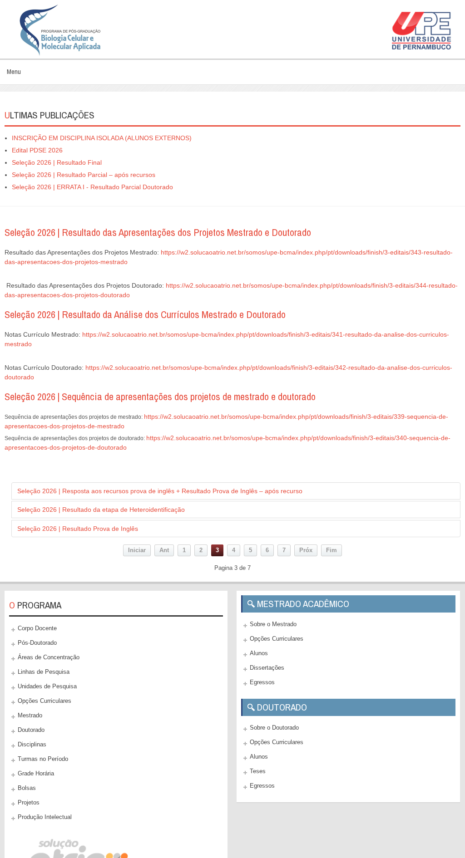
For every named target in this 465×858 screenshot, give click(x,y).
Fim (331, 550)
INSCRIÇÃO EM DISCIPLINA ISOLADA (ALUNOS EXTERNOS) (102, 138)
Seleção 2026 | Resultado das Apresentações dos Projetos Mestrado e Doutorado (158, 232)
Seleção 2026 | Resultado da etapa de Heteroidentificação (101, 509)
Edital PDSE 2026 (37, 150)
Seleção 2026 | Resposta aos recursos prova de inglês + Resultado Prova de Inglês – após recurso (159, 491)
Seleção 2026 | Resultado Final (57, 162)
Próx (305, 550)
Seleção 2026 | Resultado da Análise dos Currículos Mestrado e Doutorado (145, 314)
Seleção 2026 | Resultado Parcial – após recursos (83, 174)
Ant (164, 550)
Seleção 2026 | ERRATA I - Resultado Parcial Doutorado (92, 187)
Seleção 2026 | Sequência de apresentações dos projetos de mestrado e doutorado (160, 396)
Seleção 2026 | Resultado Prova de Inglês (77, 528)
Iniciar (137, 550)
